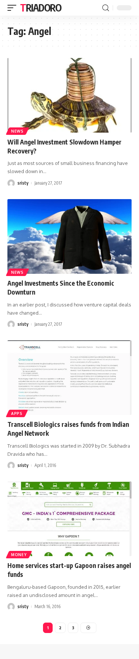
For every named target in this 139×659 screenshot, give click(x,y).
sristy (23, 183)
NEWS (17, 131)
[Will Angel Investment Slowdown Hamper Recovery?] (69, 95)
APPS (17, 413)
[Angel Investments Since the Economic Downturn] (69, 236)
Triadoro (41, 7)
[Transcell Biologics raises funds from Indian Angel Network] (69, 377)
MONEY (19, 554)
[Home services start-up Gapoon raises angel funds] (69, 518)
